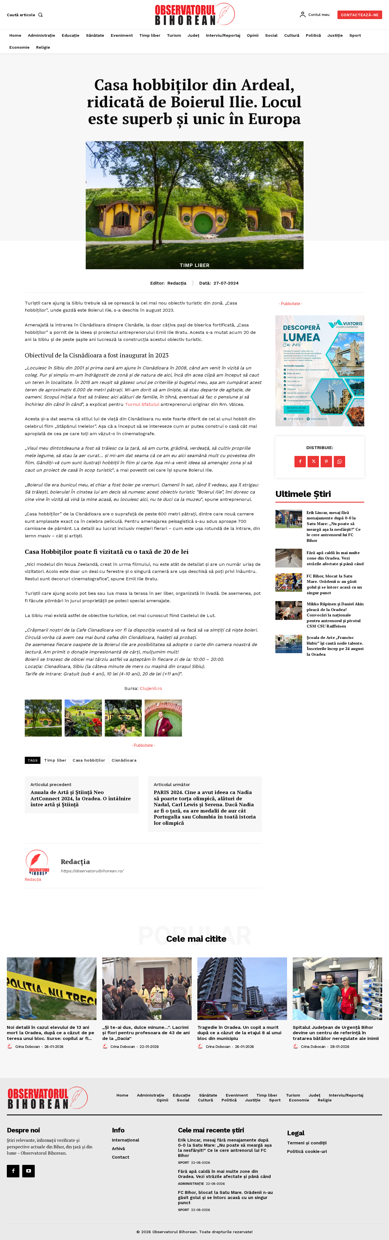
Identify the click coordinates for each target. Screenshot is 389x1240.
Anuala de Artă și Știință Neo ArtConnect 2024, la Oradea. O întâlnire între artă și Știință (80, 798)
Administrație (191, 1184)
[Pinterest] (326, 461)
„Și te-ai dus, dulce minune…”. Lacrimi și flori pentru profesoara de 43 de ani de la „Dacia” (146, 1033)
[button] (26, 15)
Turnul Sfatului (141, 404)
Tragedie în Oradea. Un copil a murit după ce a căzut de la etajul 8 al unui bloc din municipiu (239, 1033)
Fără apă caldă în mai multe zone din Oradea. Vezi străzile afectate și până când (335, 558)
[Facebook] (300, 461)
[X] (313, 461)
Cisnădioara (124, 760)
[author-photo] (10, 1046)
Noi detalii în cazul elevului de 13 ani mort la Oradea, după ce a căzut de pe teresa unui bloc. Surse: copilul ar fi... (50, 1033)
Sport (183, 1163)
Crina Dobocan (27, 1046)
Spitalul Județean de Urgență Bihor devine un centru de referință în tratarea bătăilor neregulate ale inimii (336, 1033)
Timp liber (195, 265)
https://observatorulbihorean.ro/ (92, 871)
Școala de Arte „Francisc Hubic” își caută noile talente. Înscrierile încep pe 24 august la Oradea (335, 646)
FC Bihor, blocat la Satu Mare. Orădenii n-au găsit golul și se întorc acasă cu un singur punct (334, 584)
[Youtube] (28, 1171)
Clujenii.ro (151, 688)
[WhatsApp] (339, 461)
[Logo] (195, 14)
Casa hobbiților (89, 760)
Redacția (176, 283)
